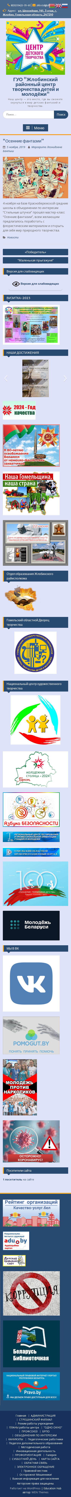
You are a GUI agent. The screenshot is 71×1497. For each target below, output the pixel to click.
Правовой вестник (36, 1471)
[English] (58, 5)
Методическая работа (35, 1447)
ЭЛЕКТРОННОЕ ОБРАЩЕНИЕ (35, 1467)
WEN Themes (40, 1492)
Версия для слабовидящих (39, 283)
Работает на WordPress (25, 1488)
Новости (13, 237)
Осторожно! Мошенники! (36, 1475)
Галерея (51, 1455)
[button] (5, 378)
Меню (39, 128)
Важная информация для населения (35, 1479)
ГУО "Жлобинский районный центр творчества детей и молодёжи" (35, 86)
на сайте (18, 1179)
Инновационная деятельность (35, 1451)
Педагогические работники (45, 1439)
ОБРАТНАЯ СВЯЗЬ (35, 1463)
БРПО (46, 1431)
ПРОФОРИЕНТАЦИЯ (28, 1455)
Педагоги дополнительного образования (35, 1443)
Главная (21, 1416)
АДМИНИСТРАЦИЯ (43, 1416)
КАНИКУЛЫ (15, 1439)
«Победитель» (35, 252)
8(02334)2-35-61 (20, 5)
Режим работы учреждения (35, 1423)
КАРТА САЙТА (50, 1459)
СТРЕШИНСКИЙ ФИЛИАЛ (35, 1419)
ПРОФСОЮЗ (29, 1431)
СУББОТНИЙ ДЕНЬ (24, 1459)
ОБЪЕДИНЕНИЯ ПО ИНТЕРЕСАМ (36, 1435)
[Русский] (65, 5)
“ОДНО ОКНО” (53, 1427)
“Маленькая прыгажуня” (36, 260)
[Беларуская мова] (52, 5)
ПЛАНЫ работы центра (24, 1427)
